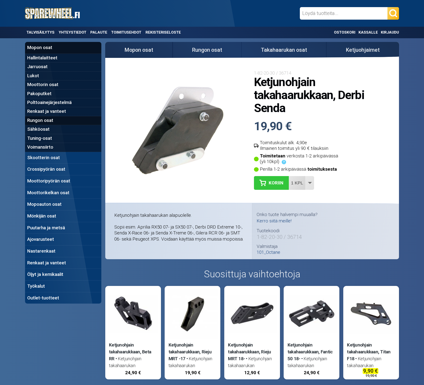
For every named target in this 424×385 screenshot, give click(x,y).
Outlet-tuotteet (43, 298)
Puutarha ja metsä (46, 228)
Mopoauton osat (44, 204)
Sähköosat (38, 129)
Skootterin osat (43, 157)
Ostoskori (344, 32)
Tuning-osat (39, 138)
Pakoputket (39, 93)
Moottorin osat (42, 84)
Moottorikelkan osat (48, 192)
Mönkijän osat (41, 216)
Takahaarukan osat (284, 50)
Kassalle (368, 32)
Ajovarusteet (40, 239)
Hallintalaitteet (42, 58)
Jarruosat (37, 66)
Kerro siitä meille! (274, 221)
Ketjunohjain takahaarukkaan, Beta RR (130, 351)
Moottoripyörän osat (48, 181)
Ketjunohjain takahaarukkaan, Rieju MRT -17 (190, 351)
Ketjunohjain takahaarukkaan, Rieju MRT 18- (249, 351)
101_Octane (268, 252)
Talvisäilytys (40, 32)
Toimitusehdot (126, 32)
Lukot (33, 75)
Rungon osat (40, 120)
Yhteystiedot (72, 32)
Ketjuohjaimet (363, 50)
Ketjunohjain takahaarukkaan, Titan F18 (368, 351)
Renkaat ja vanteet (46, 111)
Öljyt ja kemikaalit (45, 274)
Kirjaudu (390, 32)
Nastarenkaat (41, 251)
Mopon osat (39, 47)
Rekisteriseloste (163, 32)
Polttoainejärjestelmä (49, 102)
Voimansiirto (40, 147)
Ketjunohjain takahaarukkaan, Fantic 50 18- (310, 351)
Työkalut (36, 286)
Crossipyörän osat (46, 169)
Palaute (98, 32)
